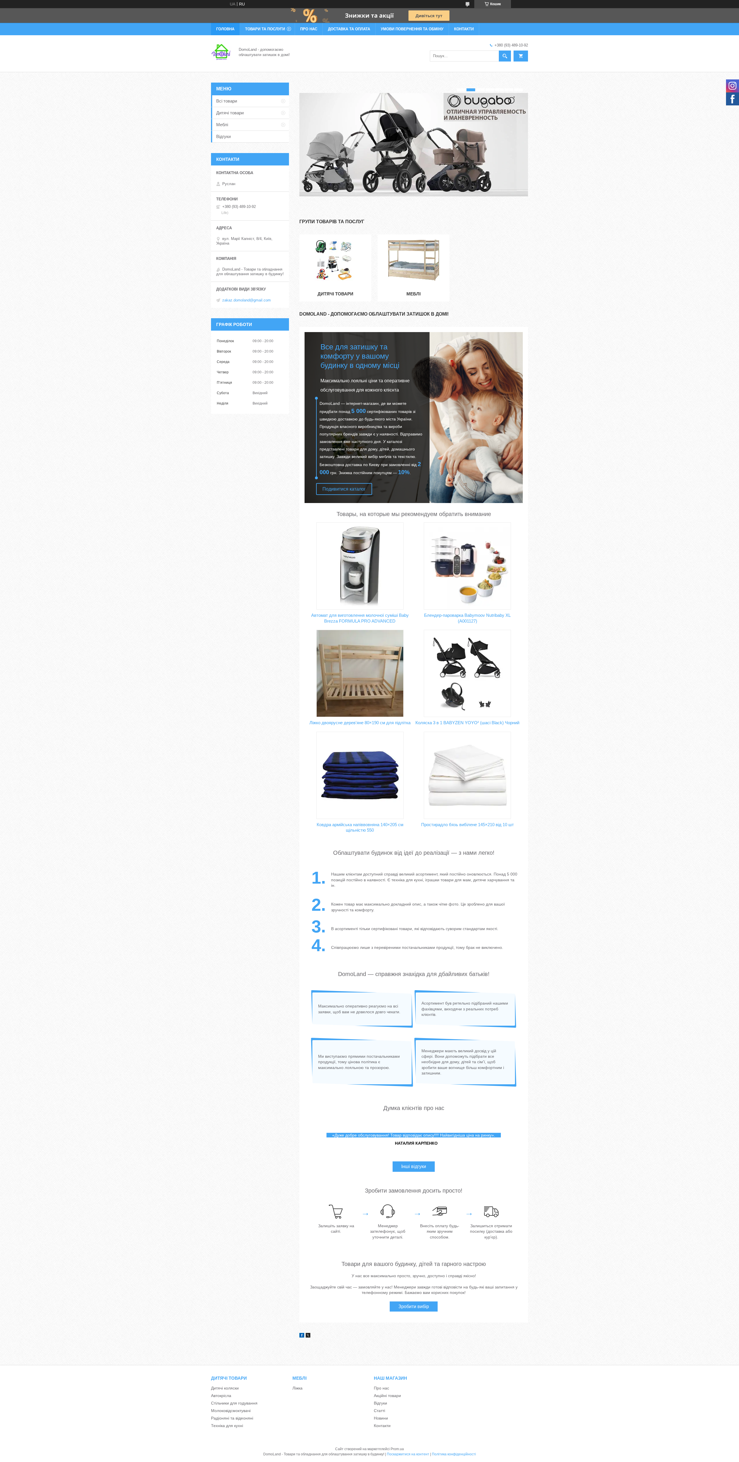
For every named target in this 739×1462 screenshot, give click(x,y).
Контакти (464, 29)
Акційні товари (387, 1395)
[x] (308, 1336)
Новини (381, 1418)
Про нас (308, 29)
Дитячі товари (335, 293)
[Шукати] (505, 56)
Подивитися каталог (344, 489)
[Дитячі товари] (335, 260)
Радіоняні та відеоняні (232, 1418)
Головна (225, 29)
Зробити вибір (413, 1306)
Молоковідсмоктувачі (231, 1410)
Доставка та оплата (349, 29)
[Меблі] (413, 260)
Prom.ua (397, 1449)
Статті (379, 1410)
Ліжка (297, 1388)
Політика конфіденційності (454, 1454)
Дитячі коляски (225, 1388)
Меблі (413, 293)
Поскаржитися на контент (408, 1454)
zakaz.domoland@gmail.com (246, 300)
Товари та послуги (265, 29)
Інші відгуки (413, 1166)
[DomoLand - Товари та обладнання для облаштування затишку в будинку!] (221, 51)
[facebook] (301, 1336)
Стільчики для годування (234, 1403)
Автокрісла (221, 1395)
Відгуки (223, 136)
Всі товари (226, 100)
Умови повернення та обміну (412, 29)
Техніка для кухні (227, 1425)
